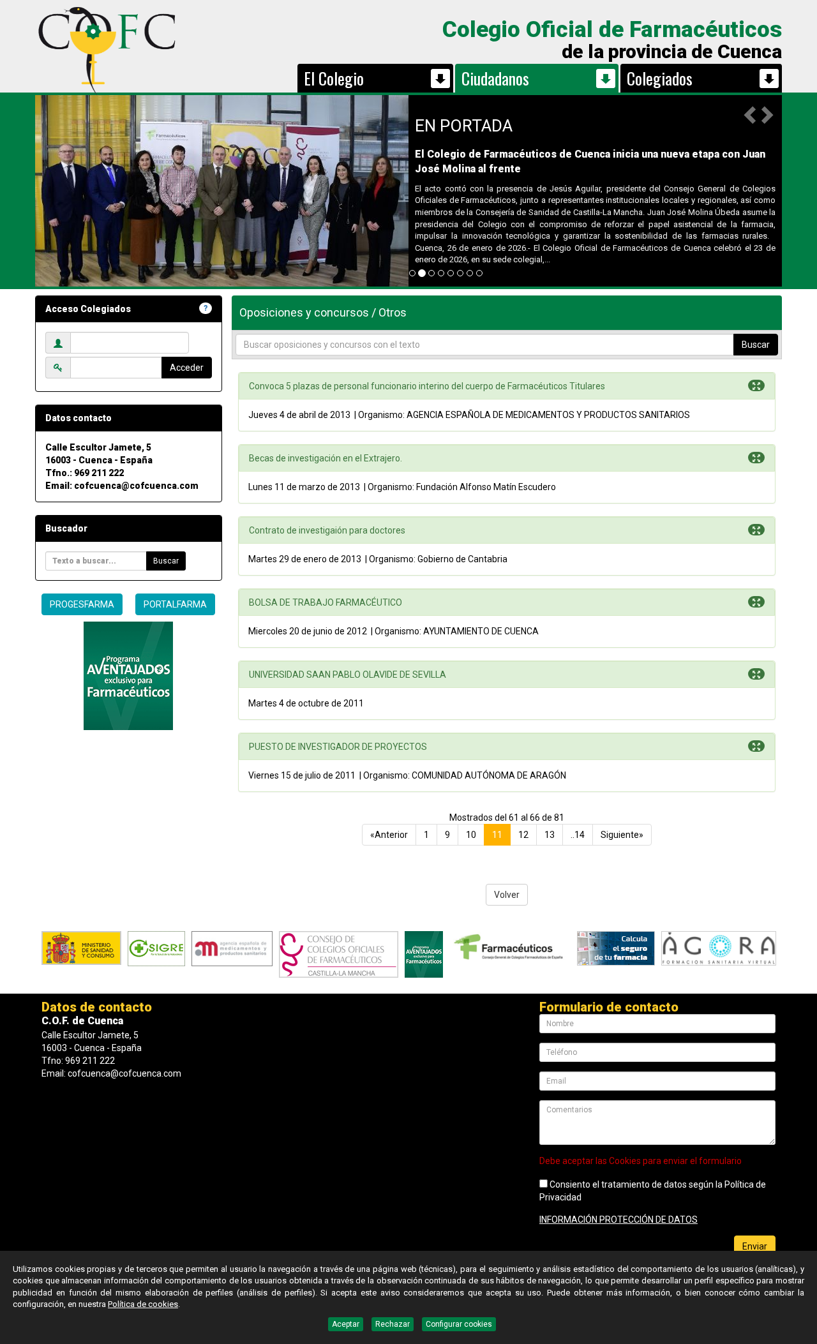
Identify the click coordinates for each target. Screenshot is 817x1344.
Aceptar (345, 1324)
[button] (751, 114)
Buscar (166, 560)
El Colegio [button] (334, 78)
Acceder (187, 367)
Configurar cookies (459, 1324)
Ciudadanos (495, 78)
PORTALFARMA (175, 604)
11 (497, 835)
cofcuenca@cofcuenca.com (136, 486)
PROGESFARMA (82, 604)
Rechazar (392, 1324)
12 (523, 835)
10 (471, 835)
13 (549, 835)
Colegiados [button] (660, 78)
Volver (507, 895)
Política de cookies (143, 1304)
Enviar (754, 1246)
